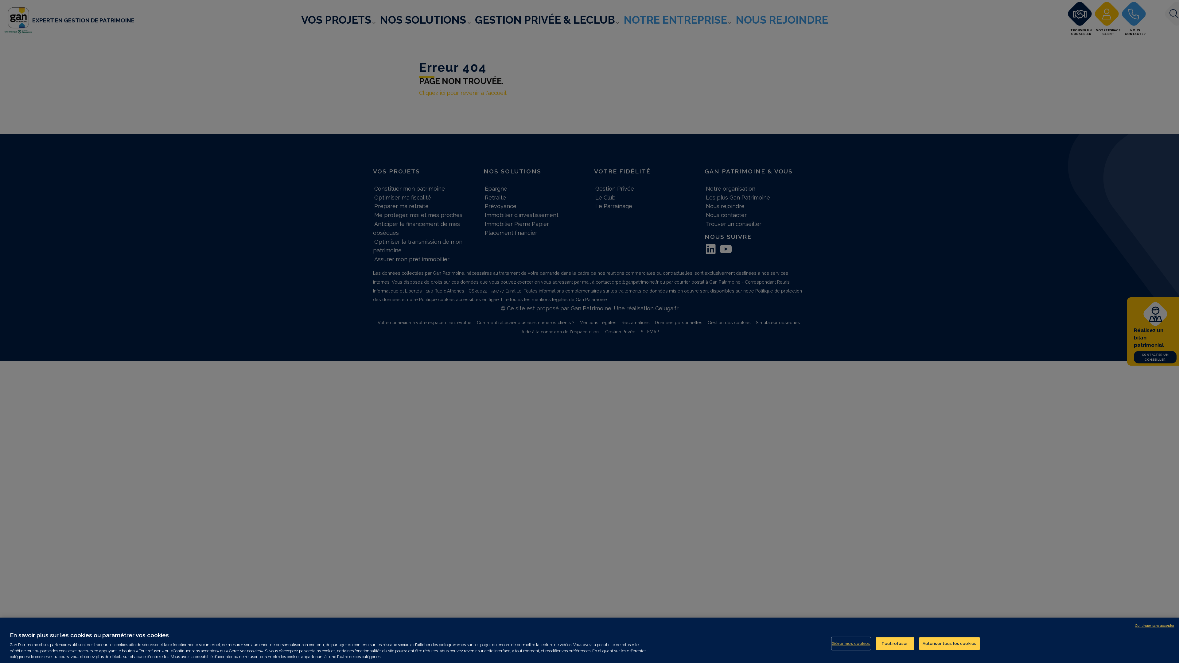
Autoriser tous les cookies (949, 643)
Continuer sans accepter (1154, 626)
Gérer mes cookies (851, 643)
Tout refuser (894, 643)
